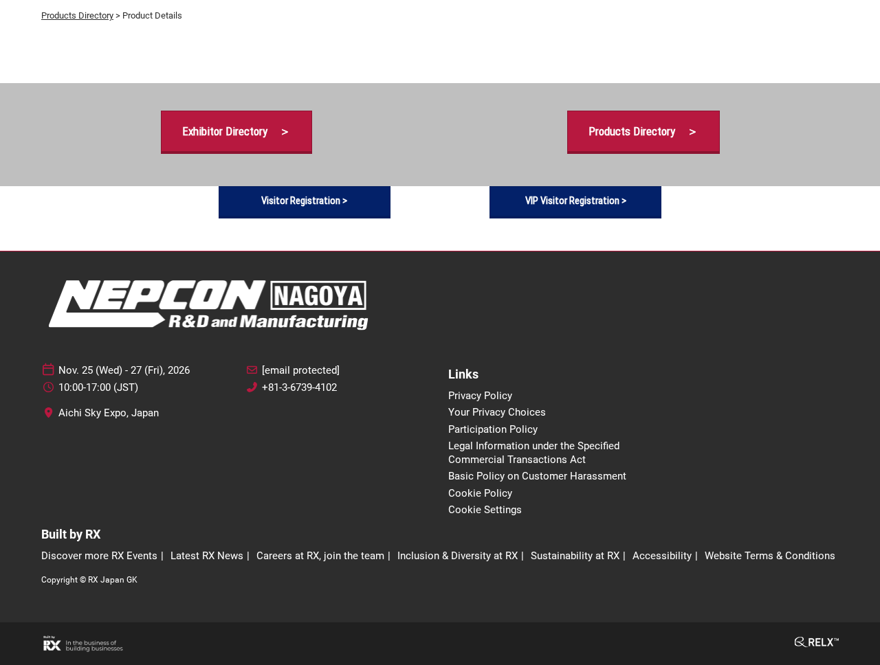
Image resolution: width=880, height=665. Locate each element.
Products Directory (77, 15)
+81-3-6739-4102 (299, 387)
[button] (236, 132)
